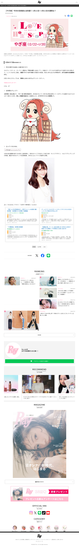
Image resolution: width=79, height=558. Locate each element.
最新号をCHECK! (39, 481)
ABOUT (17, 539)
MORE (39, 335)
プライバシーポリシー (35, 539)
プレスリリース (39, 541)
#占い (45, 247)
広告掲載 (22, 539)
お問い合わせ (60, 539)
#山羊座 (39, 247)
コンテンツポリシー (46, 539)
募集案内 (27, 539)
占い (5, 5)
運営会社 (54, 539)
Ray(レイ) (2, 5)
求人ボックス (14, 222)
